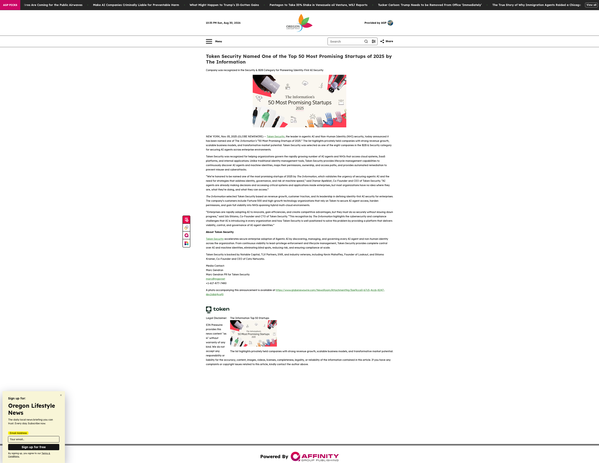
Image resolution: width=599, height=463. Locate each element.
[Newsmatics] (186, 243)
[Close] (60, 395)
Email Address (18, 433)
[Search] (366, 41)
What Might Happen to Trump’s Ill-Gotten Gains (224, 5)
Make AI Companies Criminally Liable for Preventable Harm (136, 5)
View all (591, 4)
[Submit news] (186, 220)
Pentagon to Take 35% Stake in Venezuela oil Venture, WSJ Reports (318, 5)
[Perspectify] (186, 228)
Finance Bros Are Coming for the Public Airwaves (47, 5)
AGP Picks (10, 5)
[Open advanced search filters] (373, 41)
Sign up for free (34, 447)
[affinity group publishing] (186, 235)
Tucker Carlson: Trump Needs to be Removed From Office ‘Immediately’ (430, 5)
